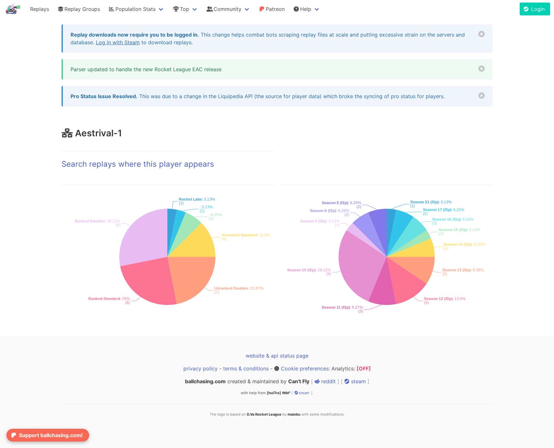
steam (357, 381)
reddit (328, 381)
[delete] (481, 34)
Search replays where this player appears (138, 164)
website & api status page (277, 355)
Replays (39, 9)
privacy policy (200, 368)
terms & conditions (246, 368)
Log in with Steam (118, 42)
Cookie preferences (305, 368)
